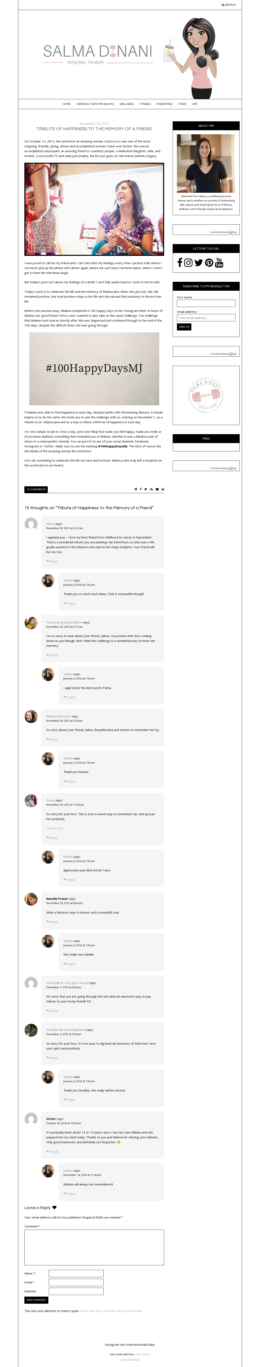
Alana (50, 524)
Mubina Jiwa (112, 141)
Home (66, 104)
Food (182, 104)
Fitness (145, 104)
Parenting (164, 104)
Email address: (187, 312)
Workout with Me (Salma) (95, 104)
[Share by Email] (157, 489)
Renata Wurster (58, 716)
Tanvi (50, 800)
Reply (54, 561)
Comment (32, 1226)
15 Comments (36, 489)
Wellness (127, 104)
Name (29, 1273)
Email (29, 1282)
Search (230, 4)
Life (194, 104)
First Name (184, 297)
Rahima (63, 315)
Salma (68, 580)
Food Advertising (218, 232)
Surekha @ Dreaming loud (66, 1030)
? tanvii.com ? (55, 828)
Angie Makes (142, 1354)
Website (30, 1291)
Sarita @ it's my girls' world (67, 983)
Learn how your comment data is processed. (111, 1311)
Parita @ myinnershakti (64, 622)
